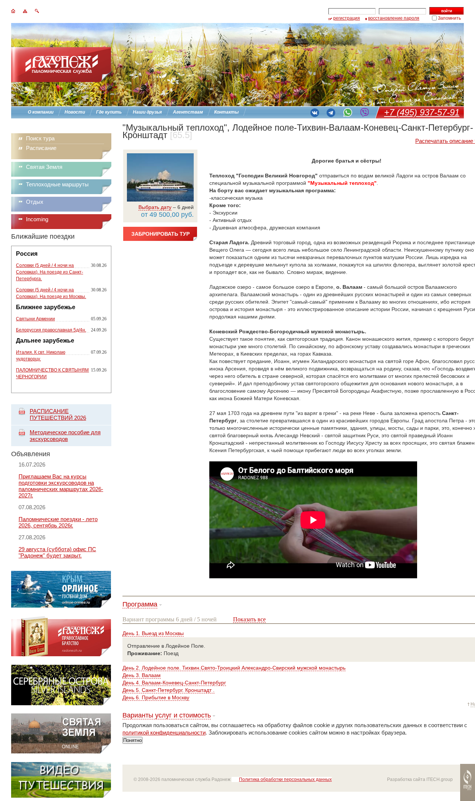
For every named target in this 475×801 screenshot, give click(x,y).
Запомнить (449, 18)
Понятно (132, 740)
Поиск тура (40, 138)
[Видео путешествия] (61, 795)
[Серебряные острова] (61, 703)
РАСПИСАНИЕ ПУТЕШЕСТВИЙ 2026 (58, 414)
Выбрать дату (154, 207)
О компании (40, 112)
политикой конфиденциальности (164, 732)
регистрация (346, 18)
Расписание (41, 148)
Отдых (34, 202)
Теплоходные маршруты (57, 184)
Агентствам (188, 112)
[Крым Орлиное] (61, 606)
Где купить (109, 112)
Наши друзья (147, 112)
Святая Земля (44, 167)
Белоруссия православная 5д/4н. (51, 330)
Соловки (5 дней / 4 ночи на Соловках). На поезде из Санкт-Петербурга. (49, 272)
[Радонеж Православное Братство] (61, 654)
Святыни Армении (35, 318)
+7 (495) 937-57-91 (421, 112)
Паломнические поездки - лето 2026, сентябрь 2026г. (58, 522)
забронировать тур (160, 234)
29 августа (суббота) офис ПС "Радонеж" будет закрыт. (57, 552)
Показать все (249, 619)
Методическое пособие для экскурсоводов (65, 435)
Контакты (226, 112)
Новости (75, 112)
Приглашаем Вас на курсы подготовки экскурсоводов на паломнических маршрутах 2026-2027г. (61, 485)
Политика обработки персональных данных (285, 779)
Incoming (37, 219)
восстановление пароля (393, 18)
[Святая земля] (61, 752)
